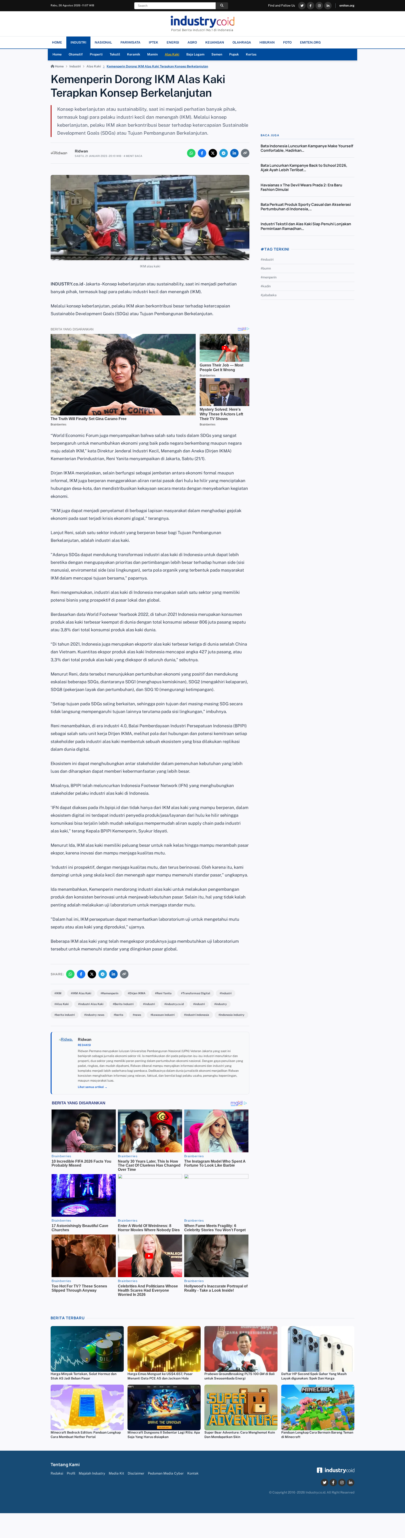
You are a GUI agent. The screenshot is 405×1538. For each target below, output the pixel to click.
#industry (220, 1004)
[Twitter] (302, 5)
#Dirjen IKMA (137, 993)
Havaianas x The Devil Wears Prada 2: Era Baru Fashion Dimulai (301, 187)
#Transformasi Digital (195, 993)
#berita (118, 1015)
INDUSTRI (78, 42)
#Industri (226, 993)
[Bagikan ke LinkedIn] (234, 153)
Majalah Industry (92, 1473)
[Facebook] (310, 5)
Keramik (133, 54)
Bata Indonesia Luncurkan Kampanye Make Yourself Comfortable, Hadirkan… (307, 148)
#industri (199, 1004)
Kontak (193, 1473)
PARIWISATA (130, 42)
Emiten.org (310, 42)
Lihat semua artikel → (92, 1087)
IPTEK (153, 42)
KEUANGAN (214, 42)
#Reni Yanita (163, 993)
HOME (57, 42)
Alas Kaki (172, 54)
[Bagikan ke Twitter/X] (213, 153)
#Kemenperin (109, 993)
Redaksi (57, 1473)
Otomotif (76, 54)
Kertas (251, 54)
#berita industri (64, 1015)
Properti (96, 54)
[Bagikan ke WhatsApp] (191, 153)
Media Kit (116, 1473)
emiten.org (346, 5)
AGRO (192, 42)
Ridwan (81, 151)
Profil (71, 1473)
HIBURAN (267, 42)
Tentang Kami (65, 1464)
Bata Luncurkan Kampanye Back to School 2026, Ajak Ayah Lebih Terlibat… (304, 168)
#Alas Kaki (61, 1004)
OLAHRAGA (241, 42)
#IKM (57, 993)
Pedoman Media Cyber (166, 1473)
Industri (75, 66)
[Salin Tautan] (245, 153)
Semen (216, 54)
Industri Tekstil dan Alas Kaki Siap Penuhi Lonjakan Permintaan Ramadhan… (306, 226)
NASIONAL (103, 42)
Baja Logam (195, 54)
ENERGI (173, 42)
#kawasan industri (162, 1015)
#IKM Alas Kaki (81, 993)
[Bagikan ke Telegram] (223, 153)
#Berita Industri (123, 1004)
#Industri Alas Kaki (90, 1004)
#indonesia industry (231, 1015)
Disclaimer (136, 1473)
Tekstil (115, 54)
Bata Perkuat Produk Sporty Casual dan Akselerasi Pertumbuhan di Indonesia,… (306, 207)
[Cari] (222, 5)
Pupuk (234, 54)
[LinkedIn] (328, 5)
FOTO (287, 42)
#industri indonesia (196, 1015)
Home (57, 54)
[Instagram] (319, 5)
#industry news (94, 1015)
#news (137, 1015)
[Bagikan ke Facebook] (202, 153)
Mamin (152, 54)
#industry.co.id (174, 1004)
